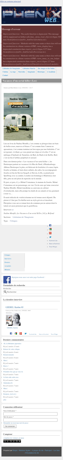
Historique (41, 72)
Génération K (7, 383)
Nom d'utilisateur (9, 411)
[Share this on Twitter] (50, 238)
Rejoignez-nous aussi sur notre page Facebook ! (28, 277)
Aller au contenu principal (10, 1)
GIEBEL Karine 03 (14, 307)
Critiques (13, 220)
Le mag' (13, 72)
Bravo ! (6, 366)
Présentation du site (32, 453)
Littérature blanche (29, 68)
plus (4, 400)
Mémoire (7, 270)
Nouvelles (21, 72)
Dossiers (7, 262)
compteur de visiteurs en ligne (13, 438)
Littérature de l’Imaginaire (23, 217)
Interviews (8, 259)
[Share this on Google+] (50, 234)
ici (13, 209)
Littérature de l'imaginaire (11, 68)
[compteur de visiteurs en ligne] (12, 442)
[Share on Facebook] (50, 226)
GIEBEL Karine (12, 328)
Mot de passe (8, 417)
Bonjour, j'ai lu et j (9, 394)
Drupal (15, 450)
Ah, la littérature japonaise (12, 343)
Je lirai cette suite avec (11, 377)
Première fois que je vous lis (13, 372)
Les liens (57, 450)
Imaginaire (31, 72)
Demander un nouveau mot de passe (15, 423)
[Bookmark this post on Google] (50, 230)
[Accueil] (31, 23)
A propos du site (37, 450)
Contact (5, 75)
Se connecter (54, 21)
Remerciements (8, 355)
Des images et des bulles (46, 68)
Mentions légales (24, 450)
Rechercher (7, 288)
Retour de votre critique (11, 349)
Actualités (8, 266)
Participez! (48, 450)
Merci (5, 360)
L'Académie (51, 72)
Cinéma (5, 72)
